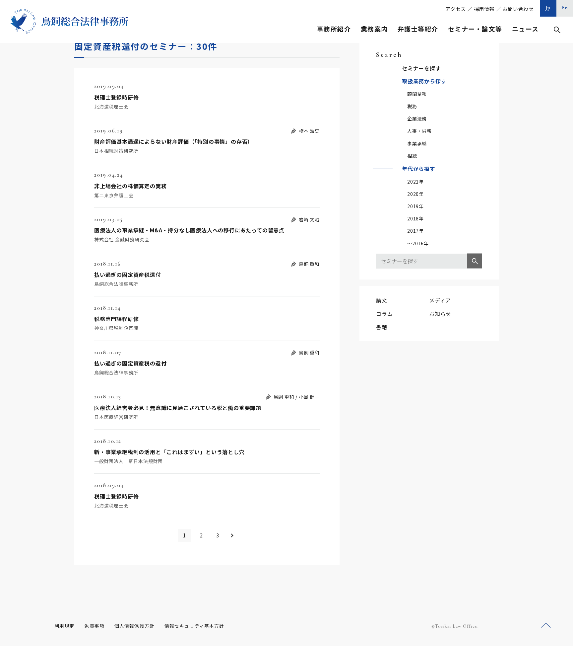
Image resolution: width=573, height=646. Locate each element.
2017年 (415, 230)
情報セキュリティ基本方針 (194, 625)
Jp (548, 7)
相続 (412, 155)
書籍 (381, 327)
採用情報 (484, 8)
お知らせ (440, 314)
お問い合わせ (518, 8)
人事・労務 (419, 130)
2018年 (415, 218)
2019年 (415, 206)
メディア (440, 300)
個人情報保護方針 (134, 625)
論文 (381, 300)
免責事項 (94, 625)
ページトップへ (546, 625)
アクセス (455, 8)
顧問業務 (417, 94)
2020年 (415, 194)
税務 (412, 106)
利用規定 (64, 625)
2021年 (415, 181)
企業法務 (417, 118)
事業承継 (417, 143)
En (564, 7)
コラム (384, 314)
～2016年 (418, 243)
